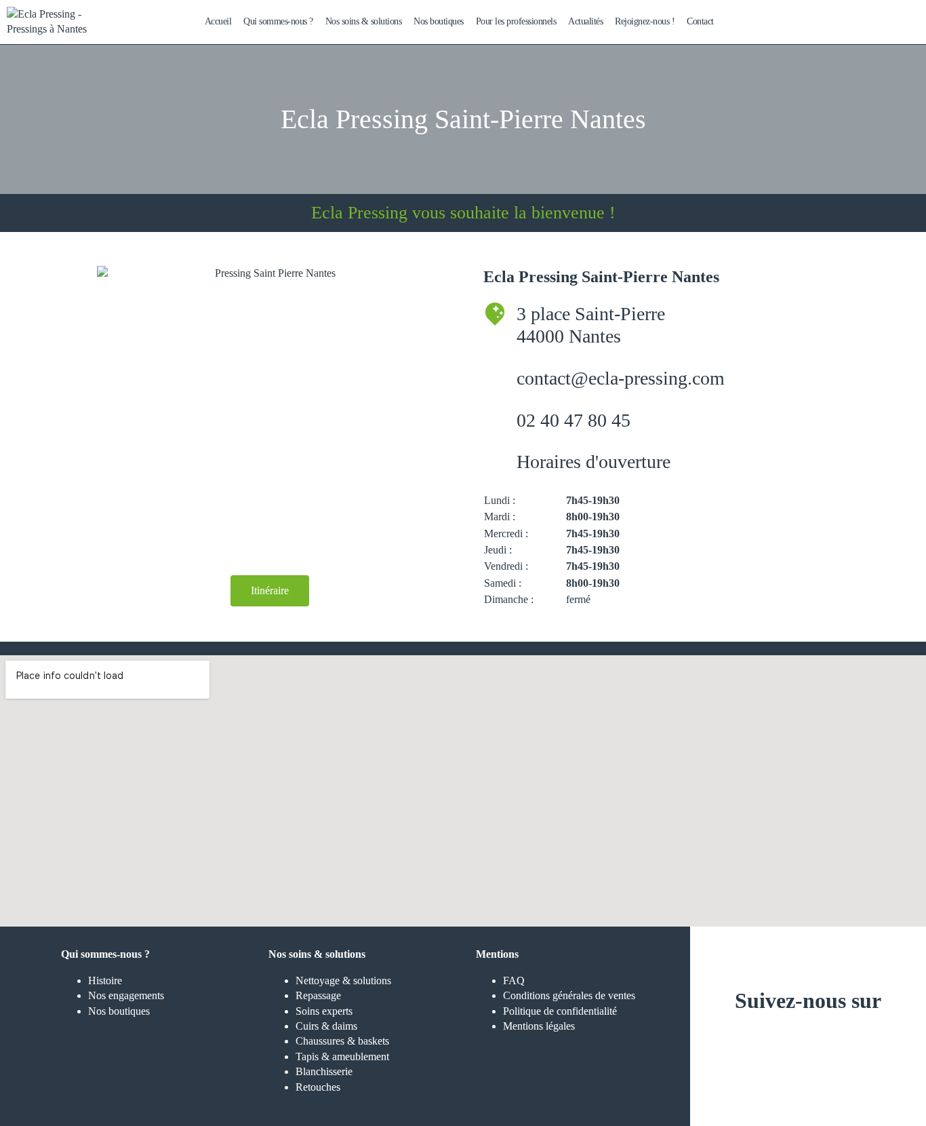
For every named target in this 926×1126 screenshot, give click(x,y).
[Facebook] (808, 1042)
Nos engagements (126, 995)
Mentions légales (539, 1026)
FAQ (514, 980)
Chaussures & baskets (342, 1041)
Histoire (105, 980)
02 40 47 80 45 (573, 420)
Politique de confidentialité (560, 1011)
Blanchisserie (324, 1071)
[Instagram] (768, 1042)
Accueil (218, 21)
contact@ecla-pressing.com (621, 378)
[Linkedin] (848, 1042)
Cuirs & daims (326, 1026)
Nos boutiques (119, 1011)
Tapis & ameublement (342, 1056)
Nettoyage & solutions (343, 980)
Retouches (318, 1087)
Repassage (318, 995)
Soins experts (324, 1011)
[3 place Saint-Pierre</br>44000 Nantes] (494, 314)
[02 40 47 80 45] (494, 420)
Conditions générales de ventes (569, 995)
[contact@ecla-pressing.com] (494, 378)
